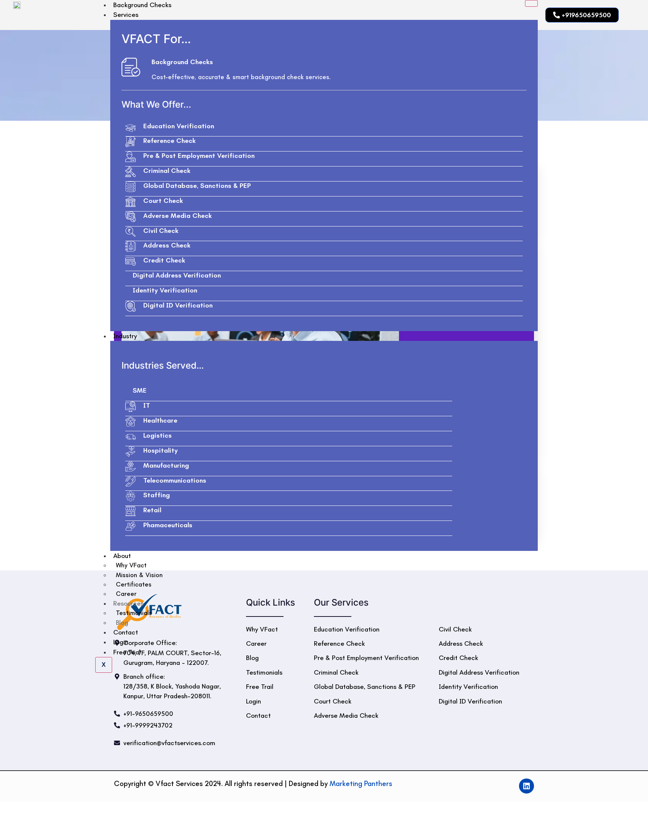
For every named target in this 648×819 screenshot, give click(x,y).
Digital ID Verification (178, 305)
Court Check (163, 200)
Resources (128, 603)
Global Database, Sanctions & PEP (197, 186)
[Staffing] (130, 496)
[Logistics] (130, 436)
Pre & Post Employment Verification (199, 156)
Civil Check (160, 230)
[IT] (130, 406)
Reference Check (169, 140)
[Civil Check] (130, 231)
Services (125, 14)
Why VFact (131, 565)
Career (126, 593)
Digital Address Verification (177, 275)
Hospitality (160, 450)
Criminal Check (166, 170)
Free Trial (127, 652)
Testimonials (134, 612)
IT (146, 405)
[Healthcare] (130, 421)
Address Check (166, 245)
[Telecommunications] (130, 481)
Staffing (156, 495)
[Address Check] (130, 246)
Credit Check (164, 260)
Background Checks (182, 62)
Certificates (134, 584)
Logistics (157, 435)
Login (120, 642)
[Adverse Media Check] (130, 217)
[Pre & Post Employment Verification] (130, 157)
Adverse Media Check (177, 216)
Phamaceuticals (167, 525)
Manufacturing (166, 465)
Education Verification (178, 126)
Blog (122, 622)
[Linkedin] (526, 786)
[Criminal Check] (130, 171)
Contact (125, 632)
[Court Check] (130, 201)
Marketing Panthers (361, 783)
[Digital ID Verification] (130, 306)
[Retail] (130, 511)
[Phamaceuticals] (130, 526)
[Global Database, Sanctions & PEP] (130, 187)
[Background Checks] (131, 67)
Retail (152, 510)
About (122, 556)
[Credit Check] (130, 261)
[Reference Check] (130, 141)
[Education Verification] (130, 127)
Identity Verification (165, 290)
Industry (125, 336)
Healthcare (160, 420)
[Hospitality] (130, 451)
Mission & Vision (139, 575)
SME (140, 390)
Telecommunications (174, 480)
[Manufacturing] (130, 466)
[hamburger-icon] (531, 3)
